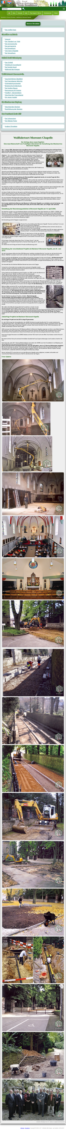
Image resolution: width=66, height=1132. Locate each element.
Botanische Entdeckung (13, 86)
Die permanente (10, 46)
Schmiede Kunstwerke (13, 83)
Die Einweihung (10, 48)
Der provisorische (11, 44)
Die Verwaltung (10, 53)
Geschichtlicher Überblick (14, 79)
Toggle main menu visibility (64, 8)
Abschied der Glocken (12, 107)
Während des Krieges (12, 69)
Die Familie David (10, 67)
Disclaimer (27, 1128)
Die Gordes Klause (11, 88)
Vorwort (7, 39)
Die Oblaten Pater (11, 121)
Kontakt (20, 13)
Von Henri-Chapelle (11, 51)
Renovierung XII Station (13, 90)
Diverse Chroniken (33, 24)
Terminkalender (47, 13)
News (14, 13)
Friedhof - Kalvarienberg (13, 93)
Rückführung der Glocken (13, 109)
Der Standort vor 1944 (12, 41)
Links (26, 13)
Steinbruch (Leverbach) (13, 65)
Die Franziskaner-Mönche (13, 81)
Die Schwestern (10, 118)
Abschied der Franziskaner (14, 95)
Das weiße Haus (10, 30)
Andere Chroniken (11, 126)
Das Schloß (9, 62)
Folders (56, 13)
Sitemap (22, 1128)
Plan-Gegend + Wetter (35, 13)
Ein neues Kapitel (11, 97)
